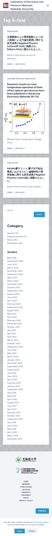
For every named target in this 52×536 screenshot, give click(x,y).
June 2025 (12, 264)
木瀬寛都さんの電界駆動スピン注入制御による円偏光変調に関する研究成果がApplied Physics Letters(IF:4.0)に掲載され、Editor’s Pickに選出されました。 (25, 43)
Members (26, 484)
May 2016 (11, 429)
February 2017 (14, 412)
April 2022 (12, 317)
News (10, 240)
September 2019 (15, 366)
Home (26, 481)
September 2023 (15, 290)
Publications (26, 487)
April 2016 (12, 432)
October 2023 (13, 287)
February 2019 (14, 383)
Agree (19, 531)
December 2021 (14, 323)
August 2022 (13, 310)
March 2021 (12, 340)
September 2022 (15, 307)
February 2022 (14, 320)
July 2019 (11, 373)
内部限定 (42, 511)
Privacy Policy (43, 522)
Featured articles (15, 79)
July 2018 (11, 392)
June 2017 (12, 406)
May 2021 (11, 333)
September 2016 (15, 419)
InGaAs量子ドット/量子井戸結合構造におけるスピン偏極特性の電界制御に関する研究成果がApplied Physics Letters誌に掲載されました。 (26, 174)
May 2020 (11, 353)
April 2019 (12, 379)
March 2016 (12, 435)
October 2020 (13, 343)
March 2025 (12, 267)
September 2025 (15, 261)
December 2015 (14, 439)
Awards (10, 233)
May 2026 (11, 257)
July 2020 (11, 350)
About (26, 498)
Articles (26, 490)
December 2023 (15, 284)
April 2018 (12, 399)
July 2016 (11, 422)
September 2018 (15, 389)
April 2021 (12, 336)
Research (26, 492)
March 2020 (12, 356)
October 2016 (13, 415)
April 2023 (12, 300)
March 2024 (13, 281)
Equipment (26, 495)
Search (10, 210)
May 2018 (11, 396)
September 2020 (15, 346)
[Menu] (48, 5)
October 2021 (13, 327)
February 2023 (14, 304)
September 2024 (15, 274)
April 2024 (12, 277)
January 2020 (13, 360)
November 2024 (15, 271)
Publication (12, 31)
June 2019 (12, 376)
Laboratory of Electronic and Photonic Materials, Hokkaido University (26, 5)
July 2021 (11, 330)
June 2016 (12, 425)
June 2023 (12, 297)
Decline (32, 531)
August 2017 (13, 402)
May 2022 (11, 313)
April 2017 (12, 409)
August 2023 (13, 294)
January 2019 (13, 386)
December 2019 (14, 363)
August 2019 (13, 369)
